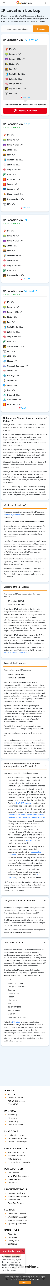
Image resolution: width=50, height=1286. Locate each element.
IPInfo (27, 220)
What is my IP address (12, 515)
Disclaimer (12, 1237)
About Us (12, 1234)
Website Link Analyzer (17, 1217)
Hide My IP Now (27, 110)
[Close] (22, 1251)
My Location (13, 1094)
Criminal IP (30, 291)
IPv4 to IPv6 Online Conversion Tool (17, 653)
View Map (26, 97)
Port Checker (13, 1172)
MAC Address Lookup (17, 1152)
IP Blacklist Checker (16, 1135)
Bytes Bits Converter (16, 1203)
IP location (16, 1022)
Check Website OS (15, 1179)
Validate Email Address (18, 1138)
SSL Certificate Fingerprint (19, 1162)
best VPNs (30, 840)
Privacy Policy (34, 1279)
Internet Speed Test (16, 1193)
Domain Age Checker (17, 1213)
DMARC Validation (15, 1124)
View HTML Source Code (18, 1176)
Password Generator (16, 1155)
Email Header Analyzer (17, 1142)
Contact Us (12, 1244)
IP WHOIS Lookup (23, 803)
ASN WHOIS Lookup (16, 1101)
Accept (25, 1282)
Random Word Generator (18, 1196)
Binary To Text (14, 1199)
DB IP (26, 124)
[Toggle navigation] (4, 3)
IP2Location (30, 40)
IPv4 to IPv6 (13, 1104)
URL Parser (12, 1182)
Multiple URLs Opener (17, 1220)
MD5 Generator (14, 1159)
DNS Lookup (13, 1121)
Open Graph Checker (17, 1223)
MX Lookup (12, 1115)
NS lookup (12, 1118)
